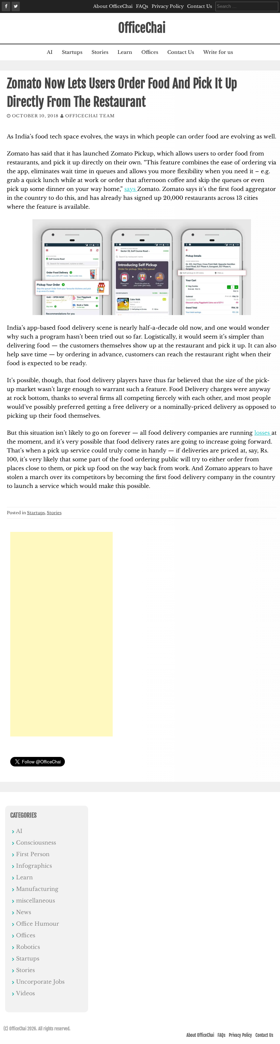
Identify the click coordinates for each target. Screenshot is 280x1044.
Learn (124, 52)
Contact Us (199, 6)
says (130, 188)
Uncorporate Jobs (40, 981)
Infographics (34, 865)
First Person (33, 854)
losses (262, 432)
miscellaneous (35, 900)
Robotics (28, 946)
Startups (72, 52)
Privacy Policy (168, 6)
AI (50, 52)
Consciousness (36, 842)
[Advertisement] (61, 634)
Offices (149, 52)
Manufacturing (37, 888)
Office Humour (37, 923)
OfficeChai (142, 28)
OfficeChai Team (90, 115)
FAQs (142, 6)
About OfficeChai (112, 6)
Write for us (218, 52)
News (23, 912)
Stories (100, 52)
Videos (25, 993)
